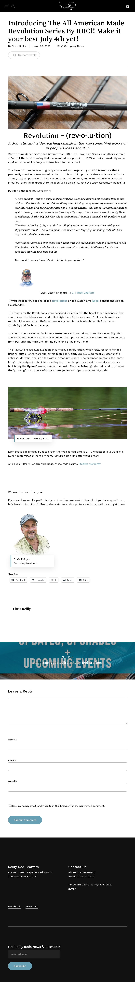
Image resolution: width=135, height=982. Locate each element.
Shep (95, 300)
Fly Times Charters (82, 292)
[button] (6, 6)
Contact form (85, 876)
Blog (60, 46)
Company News (74, 46)
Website (12, 781)
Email (12, 760)
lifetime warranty (89, 463)
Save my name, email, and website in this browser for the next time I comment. (58, 806)
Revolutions (59, 300)
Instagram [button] (32, 906)
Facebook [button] (14, 906)
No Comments (26, 55)
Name (12, 739)
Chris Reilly (19, 46)
